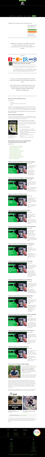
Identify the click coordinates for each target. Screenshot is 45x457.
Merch (8, 433)
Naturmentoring (11, 446)
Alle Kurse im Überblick (22, 415)
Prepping (11, 444)
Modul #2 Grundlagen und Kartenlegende (16, 147)
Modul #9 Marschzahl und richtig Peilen (16, 155)
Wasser (34, 443)
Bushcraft (11, 443)
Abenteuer (11, 451)
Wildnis (34, 446)
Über (8, 432)
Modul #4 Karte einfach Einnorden (15, 149)
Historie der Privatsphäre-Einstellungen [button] (23, 454)
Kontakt (8, 434)
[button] (22, 0)
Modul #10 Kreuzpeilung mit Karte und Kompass (17, 156)
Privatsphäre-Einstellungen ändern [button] (13, 454)
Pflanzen (33, 445)
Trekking (11, 447)
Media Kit (8, 435)
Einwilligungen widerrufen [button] (33, 454)
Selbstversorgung (33, 447)
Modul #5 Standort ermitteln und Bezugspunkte (17, 150)
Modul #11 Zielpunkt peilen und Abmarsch (16, 157)
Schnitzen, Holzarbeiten (33, 451)
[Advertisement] (22, 10)
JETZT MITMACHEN (32, 29)
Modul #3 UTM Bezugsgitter (14, 148)
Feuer (33, 444)
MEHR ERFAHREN (25, 412)
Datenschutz (31, 455)
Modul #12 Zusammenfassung (14, 158)
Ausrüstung (11, 445)
